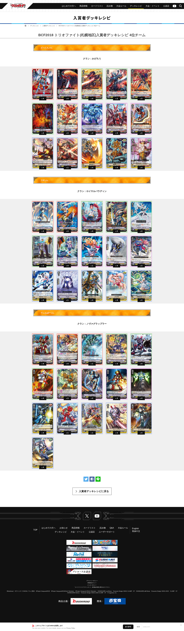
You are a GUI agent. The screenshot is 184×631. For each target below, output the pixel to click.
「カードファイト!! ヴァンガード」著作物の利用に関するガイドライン (92, 587)
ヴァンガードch (174, 5)
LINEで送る (98, 479)
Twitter (87, 516)
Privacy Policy (70, 628)
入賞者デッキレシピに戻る (94, 491)
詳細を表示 (146, 627)
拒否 (138, 627)
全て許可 (128, 627)
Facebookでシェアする (92, 479)
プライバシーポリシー (92, 580)
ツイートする (85, 479)
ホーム (25, 26)
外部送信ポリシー (92, 582)
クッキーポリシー (92, 585)
